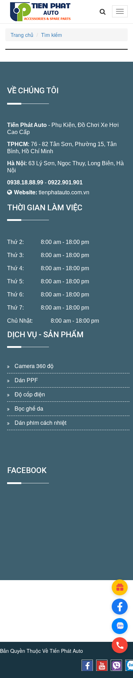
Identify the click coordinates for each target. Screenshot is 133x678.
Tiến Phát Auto (27, 125)
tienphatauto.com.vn (64, 192)
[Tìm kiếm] (102, 12)
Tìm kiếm (51, 34)
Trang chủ (22, 34)
